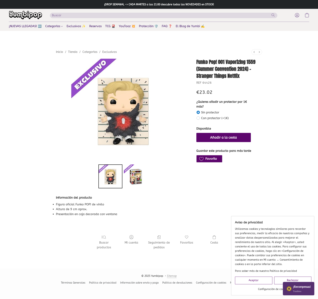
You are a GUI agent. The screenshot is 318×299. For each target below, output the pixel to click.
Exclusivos (109, 52)
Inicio (59, 52)
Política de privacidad (102, 282)
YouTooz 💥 (127, 26)
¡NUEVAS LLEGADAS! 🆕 (25, 26)
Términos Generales (73, 282)
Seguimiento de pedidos (159, 245)
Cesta (214, 242)
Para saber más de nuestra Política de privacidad (266, 271)
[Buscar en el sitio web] (273, 15)
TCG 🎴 (110, 26)
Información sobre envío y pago (139, 282)
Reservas (95, 26)
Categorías (53, 26)
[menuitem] (254, 52)
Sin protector (210, 112)
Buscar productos (104, 245)
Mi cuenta (131, 242)
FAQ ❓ (167, 26)
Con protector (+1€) (215, 118)
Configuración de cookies (211, 282)
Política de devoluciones (177, 282)
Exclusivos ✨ (76, 26)
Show (298, 288)
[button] (26, 15)
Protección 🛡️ (148, 26)
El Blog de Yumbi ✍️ (190, 26)
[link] (273, 287)
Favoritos (186, 242)
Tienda (72, 52)
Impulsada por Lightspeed (159, 289)
